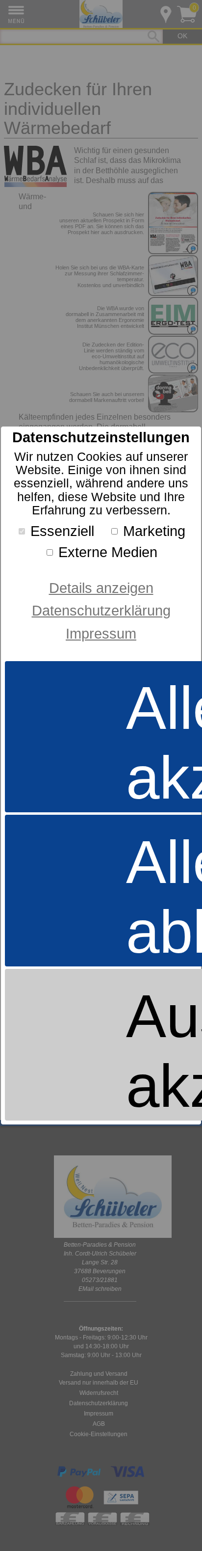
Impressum (101, 634)
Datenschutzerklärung (101, 610)
